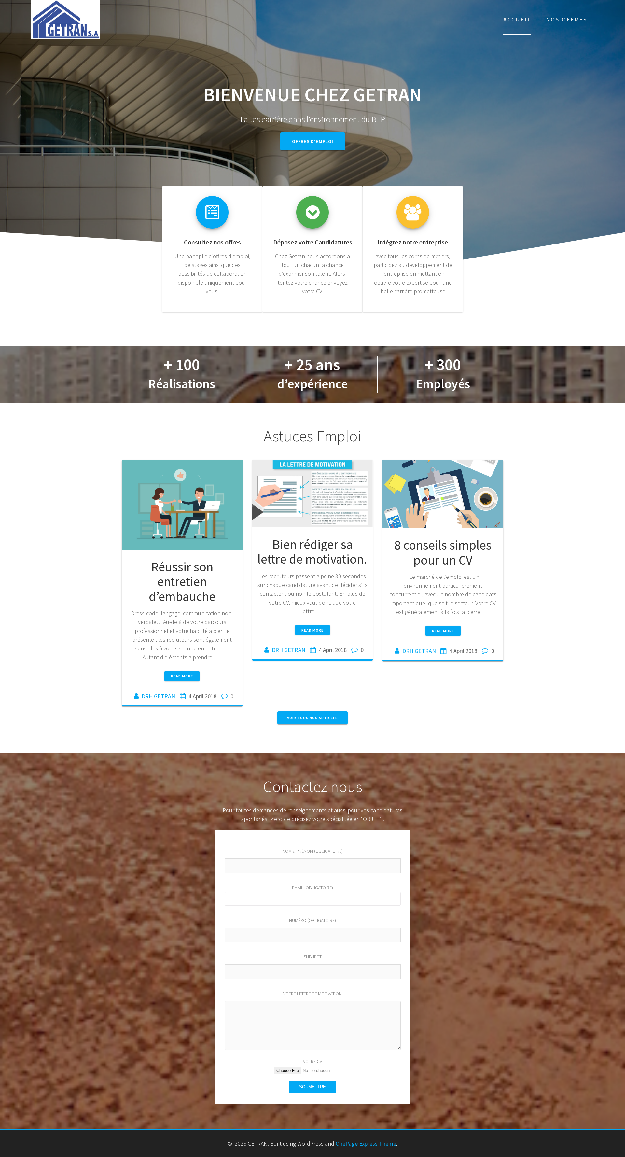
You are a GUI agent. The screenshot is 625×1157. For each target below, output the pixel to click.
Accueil (517, 19)
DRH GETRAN (158, 696)
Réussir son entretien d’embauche (182, 582)
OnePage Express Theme (366, 1143)
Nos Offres (566, 19)
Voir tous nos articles (312, 717)
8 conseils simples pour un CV (443, 552)
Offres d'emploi (312, 141)
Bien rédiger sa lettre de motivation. (312, 551)
